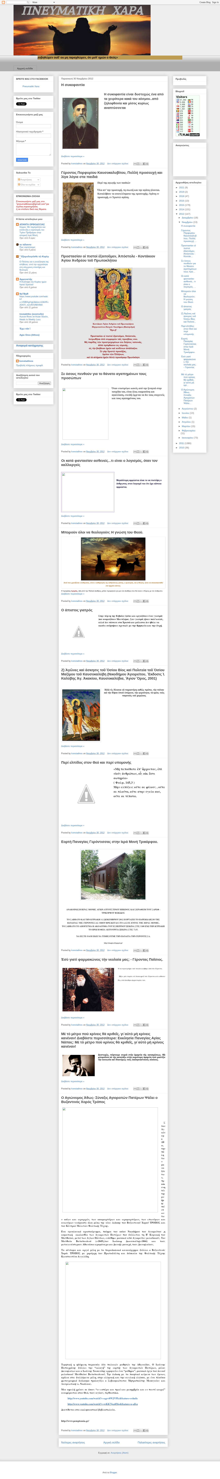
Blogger (113, 1472)
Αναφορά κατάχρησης (29, 345)
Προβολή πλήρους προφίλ (29, 365)
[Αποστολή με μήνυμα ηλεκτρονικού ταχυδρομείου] (135, 163)
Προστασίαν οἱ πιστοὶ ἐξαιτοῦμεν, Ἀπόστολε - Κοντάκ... (188, 251)
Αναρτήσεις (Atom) (119, 1453)
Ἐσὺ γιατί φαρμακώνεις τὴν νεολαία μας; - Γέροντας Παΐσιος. (112, 959)
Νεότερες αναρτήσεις (73, 1442)
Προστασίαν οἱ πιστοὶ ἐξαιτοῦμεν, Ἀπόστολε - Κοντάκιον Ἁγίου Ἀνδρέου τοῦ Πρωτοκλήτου (108, 258)
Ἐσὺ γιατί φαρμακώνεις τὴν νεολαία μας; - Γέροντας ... (188, 363)
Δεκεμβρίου (188, 217)
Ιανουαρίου (188, 437)
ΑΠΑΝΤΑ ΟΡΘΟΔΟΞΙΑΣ (32, 224)
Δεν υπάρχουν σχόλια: (118, 163)
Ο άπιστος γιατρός (76, 610)
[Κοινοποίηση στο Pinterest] (147, 163)
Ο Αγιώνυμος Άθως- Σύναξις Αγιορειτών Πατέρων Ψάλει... (188, 396)
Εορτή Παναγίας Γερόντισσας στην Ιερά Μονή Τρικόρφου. (109, 842)
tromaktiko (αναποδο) (31, 314)
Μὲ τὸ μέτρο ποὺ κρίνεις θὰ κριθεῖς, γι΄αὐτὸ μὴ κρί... (188, 379)
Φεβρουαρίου (188, 430)
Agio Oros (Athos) (29, 335)
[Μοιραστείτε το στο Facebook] (144, 163)
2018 (182, 196)
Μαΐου (185, 417)
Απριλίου (186, 422)
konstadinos (26, 361)
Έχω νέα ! (24, 328)
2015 (182, 205)
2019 (182, 192)
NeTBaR (23, 294)
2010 (182, 447)
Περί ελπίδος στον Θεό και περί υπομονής (96, 762)
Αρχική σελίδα (25, 68)
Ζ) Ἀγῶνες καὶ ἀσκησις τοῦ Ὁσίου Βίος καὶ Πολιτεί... (188, 317)
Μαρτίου (186, 426)
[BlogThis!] (138, 163)
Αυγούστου (188, 408)
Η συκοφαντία (73, 85)
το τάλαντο (25, 244)
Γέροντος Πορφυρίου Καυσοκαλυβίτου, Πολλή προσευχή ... (188, 235)
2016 (182, 200)
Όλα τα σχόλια (27, 184)
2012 (182, 214)
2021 (182, 187)
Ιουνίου (186, 413)
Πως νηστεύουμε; (27, 247)
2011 (182, 443)
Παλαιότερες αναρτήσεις (151, 1442)
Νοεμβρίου (187, 222)
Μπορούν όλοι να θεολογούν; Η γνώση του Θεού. (102, 532)
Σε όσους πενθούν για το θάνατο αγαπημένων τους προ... (188, 266)
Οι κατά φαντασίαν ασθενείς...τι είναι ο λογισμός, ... (188, 281)
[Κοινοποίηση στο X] (141, 163)
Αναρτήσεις (26, 179)
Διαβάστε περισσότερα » (72, 156)
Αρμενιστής (25, 279)
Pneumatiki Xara (31, 86)
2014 (182, 209)
